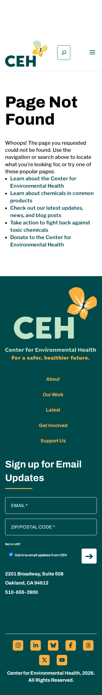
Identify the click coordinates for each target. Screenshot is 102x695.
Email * (15, 500)
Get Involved (53, 425)
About (53, 379)
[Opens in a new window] (18, 645)
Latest (53, 410)
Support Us (53, 440)
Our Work (53, 394)
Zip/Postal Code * (24, 521)
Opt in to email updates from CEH (41, 555)
